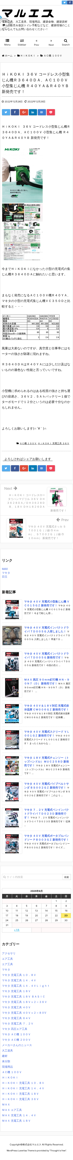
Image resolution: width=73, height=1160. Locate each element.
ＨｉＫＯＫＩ (10, 1077)
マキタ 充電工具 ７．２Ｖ (17, 1023)
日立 (4, 576)
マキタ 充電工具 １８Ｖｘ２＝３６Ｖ (24, 1001)
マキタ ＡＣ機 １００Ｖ (16, 1034)
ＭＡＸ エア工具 (12, 1109)
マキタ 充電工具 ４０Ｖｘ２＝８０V (24, 1012)
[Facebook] (70, 2)
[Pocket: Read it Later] (51, 112)
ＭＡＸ (6, 1104)
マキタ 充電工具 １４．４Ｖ (19, 980)
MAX (5, 568)
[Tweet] (6, 112)
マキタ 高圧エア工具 (14, 1028)
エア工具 (7, 958)
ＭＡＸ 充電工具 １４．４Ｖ (19, 1115)
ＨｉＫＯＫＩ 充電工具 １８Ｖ (20, 1093)
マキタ (6, 572)
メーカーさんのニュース (17, 1045)
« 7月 (16, 929)
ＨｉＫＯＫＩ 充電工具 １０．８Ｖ (23, 1082)
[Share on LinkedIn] (33, 112)
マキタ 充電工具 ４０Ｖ (16, 1007)
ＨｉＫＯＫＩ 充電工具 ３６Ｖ (53, 443)
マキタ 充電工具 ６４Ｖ (16, 1018)
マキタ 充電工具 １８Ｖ (16, 991)
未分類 (6, 1061)
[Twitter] (64, 2)
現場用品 (7, 1066)
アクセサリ (9, 953)
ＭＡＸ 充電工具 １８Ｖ (16, 1120)
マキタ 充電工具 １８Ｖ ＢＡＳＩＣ (23, 996)
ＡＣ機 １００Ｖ (28, 443)
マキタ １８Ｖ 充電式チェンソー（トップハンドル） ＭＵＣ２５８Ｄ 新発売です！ (46, 761)
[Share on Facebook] (15, 112)
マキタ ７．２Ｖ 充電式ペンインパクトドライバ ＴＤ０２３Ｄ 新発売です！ (46, 813)
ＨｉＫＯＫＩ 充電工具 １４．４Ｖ (23, 1088)
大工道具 (7, 1050)
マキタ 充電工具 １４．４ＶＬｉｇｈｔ (26, 985)
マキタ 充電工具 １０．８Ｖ (19, 974)
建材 (4, 1055)
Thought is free (57, 1150)
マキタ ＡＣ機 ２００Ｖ (16, 1039)
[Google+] (24, 112)
